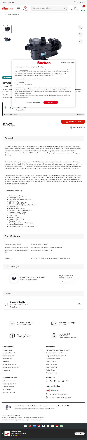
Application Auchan (8, 392)
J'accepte (50, 102)
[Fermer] (3, 434)
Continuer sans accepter (67, 62)
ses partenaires (24, 70)
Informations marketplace (10, 367)
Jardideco (14, 114)
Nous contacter (7, 350)
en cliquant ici (16, 415)
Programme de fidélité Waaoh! (56, 356)
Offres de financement (53, 359)
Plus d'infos (13, 307)
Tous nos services (51, 373)
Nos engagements (8, 387)
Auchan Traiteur (51, 361)
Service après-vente (8, 356)
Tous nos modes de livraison (55, 353)
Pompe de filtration (13, 14)
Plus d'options (20, 110)
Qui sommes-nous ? (8, 381)
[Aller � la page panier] (83, 8)
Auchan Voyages (51, 364)
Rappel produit (7, 359)
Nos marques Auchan (9, 384)
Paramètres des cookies (34, 102)
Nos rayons (6, 370)
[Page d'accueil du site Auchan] (8, 8)
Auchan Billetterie (51, 367)
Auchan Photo (50, 370)
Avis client (5, 361)
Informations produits (9, 364)
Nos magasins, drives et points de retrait (58, 350)
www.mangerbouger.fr (36, 420)
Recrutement (6, 389)
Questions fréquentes (9, 353)
